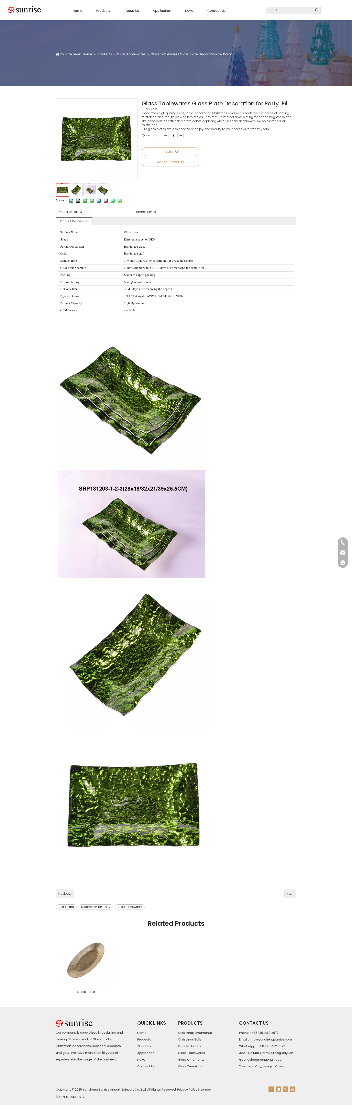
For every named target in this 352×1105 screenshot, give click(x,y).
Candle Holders (189, 1046)
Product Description (74, 221)
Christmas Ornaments (195, 1033)
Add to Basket (168, 162)
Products (144, 1039)
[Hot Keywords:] (317, 10)
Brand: (141, 212)
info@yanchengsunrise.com (271, 1039)
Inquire (168, 151)
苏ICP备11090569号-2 (70, 1097)
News (141, 1059)
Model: (63, 212)
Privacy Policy (187, 1089)
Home (141, 1033)
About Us (144, 1046)
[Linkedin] (278, 1089)
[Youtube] (292, 1089)
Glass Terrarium (190, 1066)
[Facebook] (271, 1089)
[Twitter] (285, 1089)
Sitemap (204, 1089)
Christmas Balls (189, 1039)
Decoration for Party (95, 907)
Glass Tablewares (130, 907)
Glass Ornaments (191, 1059)
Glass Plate (66, 907)
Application (145, 1053)
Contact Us (146, 1066)
